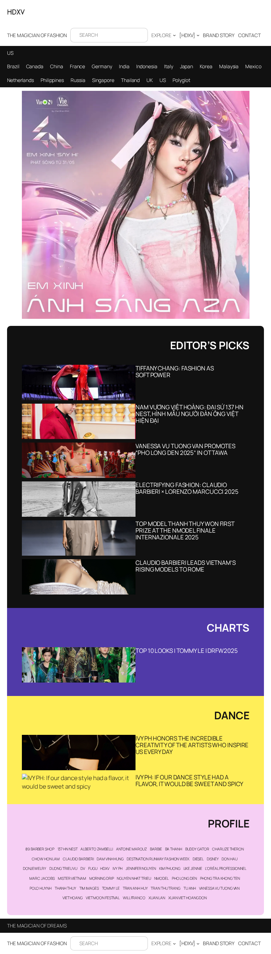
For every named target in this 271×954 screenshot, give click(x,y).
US (10, 52)
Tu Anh (189, 888)
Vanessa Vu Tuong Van (219, 888)
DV (82, 868)
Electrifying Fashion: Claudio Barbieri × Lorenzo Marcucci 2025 (187, 488)
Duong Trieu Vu (63, 868)
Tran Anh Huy (135, 888)
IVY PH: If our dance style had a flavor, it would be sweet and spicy (189, 780)
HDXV (104, 868)
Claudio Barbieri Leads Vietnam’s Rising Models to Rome (186, 566)
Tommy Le (111, 888)
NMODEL (161, 878)
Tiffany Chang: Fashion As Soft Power (175, 371)
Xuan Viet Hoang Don (187, 897)
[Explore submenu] (174, 35)
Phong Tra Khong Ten (220, 878)
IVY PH (117, 868)
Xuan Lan (157, 897)
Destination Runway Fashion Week (158, 858)
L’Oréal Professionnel (225, 868)
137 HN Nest (68, 849)
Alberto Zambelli (96, 849)
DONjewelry (34, 868)
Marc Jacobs (42, 878)
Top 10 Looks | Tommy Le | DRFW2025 (187, 650)
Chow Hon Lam (46, 858)
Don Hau (229, 858)
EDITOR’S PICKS (209, 345)
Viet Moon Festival (103, 897)
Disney (212, 858)
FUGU (92, 868)
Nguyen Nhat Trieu (134, 878)
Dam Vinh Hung (110, 858)
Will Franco (134, 897)
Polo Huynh (41, 888)
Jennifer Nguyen (141, 868)
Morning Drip (101, 878)
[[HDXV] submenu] (198, 35)
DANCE (231, 715)
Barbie (156, 849)
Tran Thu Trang (165, 888)
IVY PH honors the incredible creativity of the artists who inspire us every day (192, 745)
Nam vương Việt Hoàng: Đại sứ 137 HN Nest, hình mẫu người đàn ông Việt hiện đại (189, 414)
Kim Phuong (169, 868)
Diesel (198, 858)
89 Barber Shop (39, 849)
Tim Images (89, 888)
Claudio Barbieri (78, 858)
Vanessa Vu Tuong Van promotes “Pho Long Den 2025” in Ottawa (185, 449)
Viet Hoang (72, 897)
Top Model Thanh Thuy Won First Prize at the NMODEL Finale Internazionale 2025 (185, 530)
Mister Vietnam (72, 878)
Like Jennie (192, 868)
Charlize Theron (228, 849)
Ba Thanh (173, 849)
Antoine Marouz (131, 849)
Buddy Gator (197, 849)
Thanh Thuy (65, 888)
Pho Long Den (184, 878)
